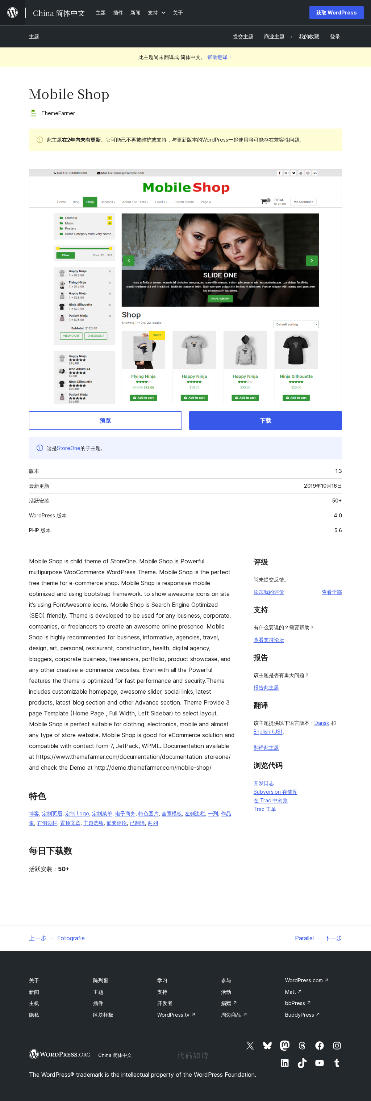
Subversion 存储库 (275, 792)
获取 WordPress (336, 12)
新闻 (34, 992)
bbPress (298, 1003)
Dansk (321, 723)
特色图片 (148, 813)
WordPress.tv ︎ (176, 1015)
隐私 (34, 1015)
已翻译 (137, 823)
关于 (34, 980)
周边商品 (234, 1015)
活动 (226, 992)
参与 (226, 980)
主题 (34, 36)
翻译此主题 (266, 747)
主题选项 (93, 823)
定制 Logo (77, 813)
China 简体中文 (115, 1055)
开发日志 (264, 783)
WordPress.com (307, 980)
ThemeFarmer (58, 113)
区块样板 (103, 1015)
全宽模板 (172, 813)
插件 (98, 1003)
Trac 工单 (265, 809)
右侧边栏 (47, 823)
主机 (34, 1003)
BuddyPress (302, 1015)
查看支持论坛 (269, 639)
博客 (34, 813)
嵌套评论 (117, 823)
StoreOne (68, 448)
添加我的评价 (269, 592)
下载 (265, 420)
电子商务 (125, 813)
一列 (213, 813)
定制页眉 (52, 813)
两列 (153, 823)
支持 (162, 992)
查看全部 (332, 592)
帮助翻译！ (220, 57)
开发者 (164, 1003)
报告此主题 (266, 687)
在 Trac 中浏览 (271, 800)
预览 (105, 420)
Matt (293, 992)
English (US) (268, 731)
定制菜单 (102, 813)
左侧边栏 (195, 813)
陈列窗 (100, 980)
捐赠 (229, 1003)
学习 (162, 980)
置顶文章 (70, 823)
